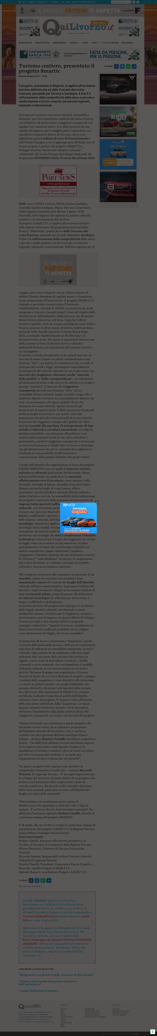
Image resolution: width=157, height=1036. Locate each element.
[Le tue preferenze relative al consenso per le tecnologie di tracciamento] (152, 1031)
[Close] (97, 502)
